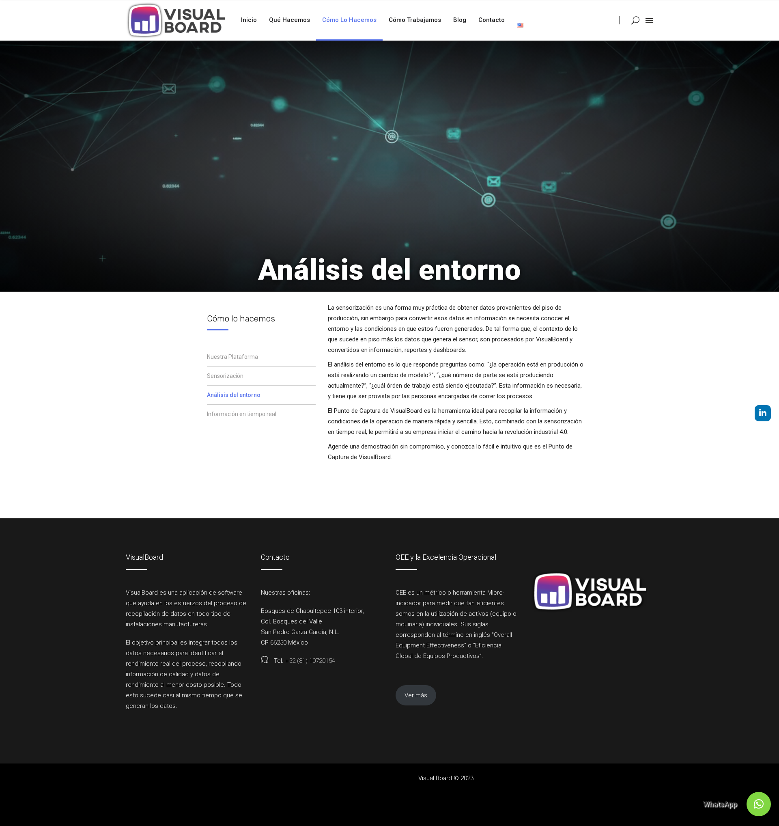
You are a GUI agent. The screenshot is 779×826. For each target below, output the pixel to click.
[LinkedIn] (763, 413)
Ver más (416, 695)
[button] (759, 804)
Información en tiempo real (241, 414)
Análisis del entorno (233, 395)
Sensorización (225, 376)
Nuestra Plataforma (232, 357)
